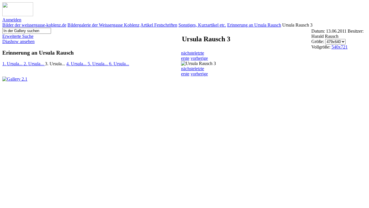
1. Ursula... (13, 63)
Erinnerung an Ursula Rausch (254, 25)
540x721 (340, 46)
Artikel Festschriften (158, 25)
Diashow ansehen (18, 41)
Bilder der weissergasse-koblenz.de (34, 25)
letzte (199, 53)
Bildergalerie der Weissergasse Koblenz (103, 25)
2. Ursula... (34, 63)
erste (185, 58)
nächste (188, 53)
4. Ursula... (77, 63)
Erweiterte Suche (17, 36)
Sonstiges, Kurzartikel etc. (202, 25)
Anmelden (11, 19)
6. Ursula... (119, 63)
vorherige (199, 58)
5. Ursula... (98, 63)
